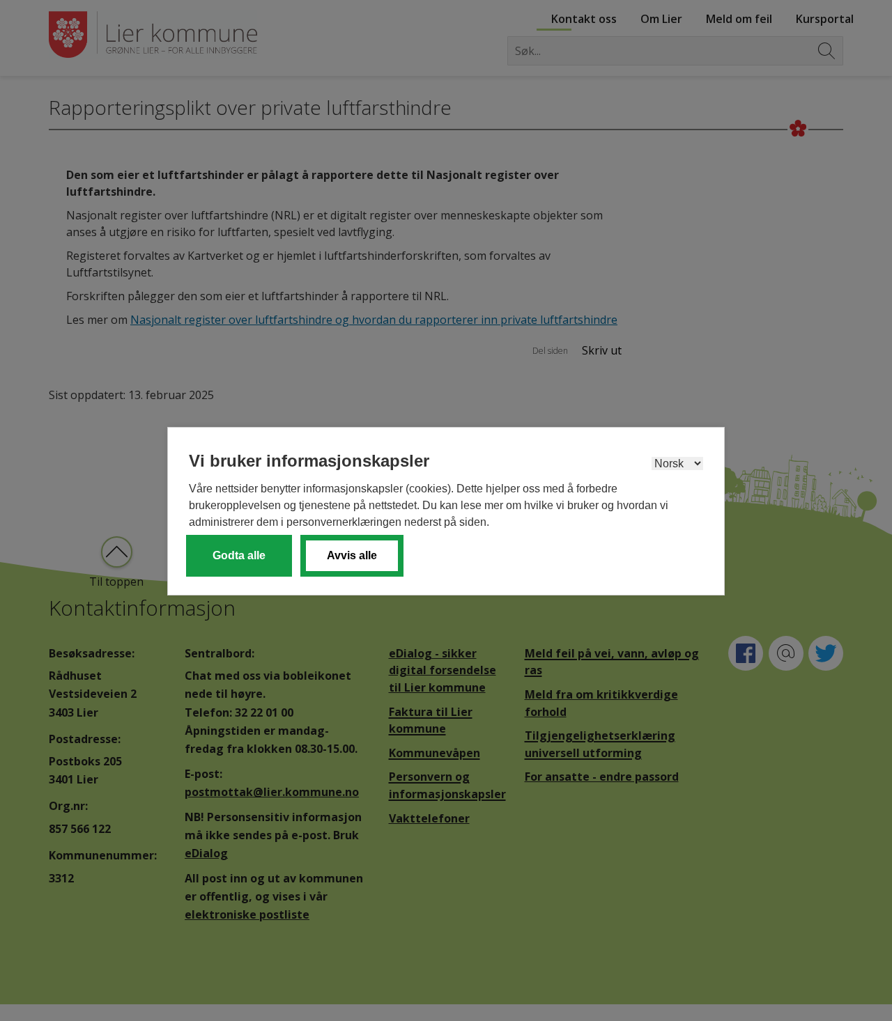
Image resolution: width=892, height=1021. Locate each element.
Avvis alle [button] (352, 555)
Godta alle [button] (239, 555)
